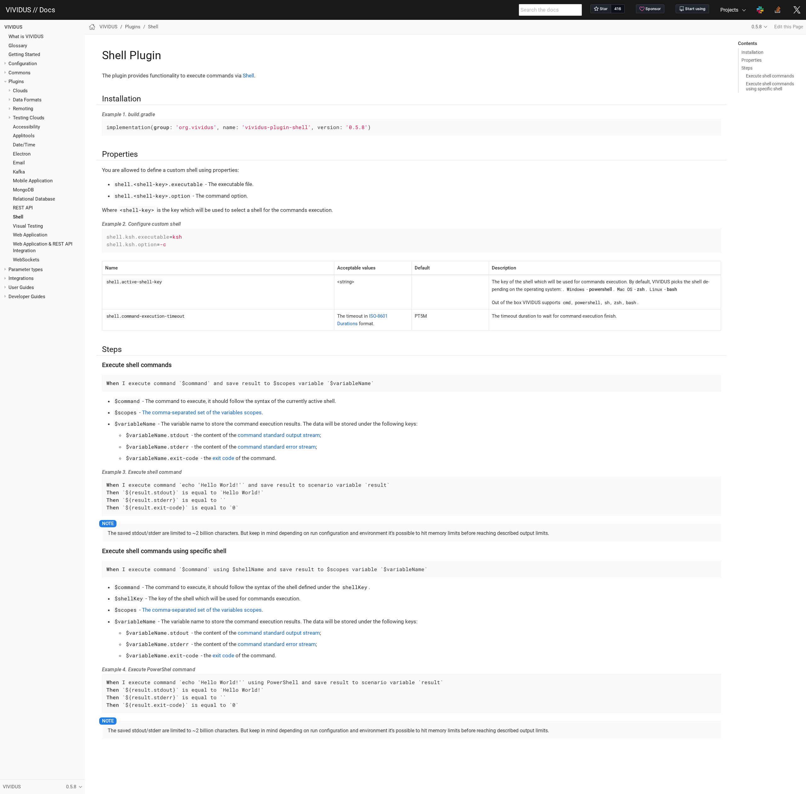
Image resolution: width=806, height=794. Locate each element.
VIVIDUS (13, 27)
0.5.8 (757, 27)
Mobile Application (33, 181)
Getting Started (24, 55)
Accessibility (26, 127)
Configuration (23, 63)
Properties (751, 60)
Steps (746, 68)
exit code (223, 458)
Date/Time (24, 145)
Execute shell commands (770, 75)
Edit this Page (788, 27)
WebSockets (26, 260)
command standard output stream (279, 435)
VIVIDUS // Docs (30, 10)
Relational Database (34, 199)
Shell (18, 217)
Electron (22, 154)
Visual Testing (28, 226)
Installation (752, 52)
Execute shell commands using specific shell (770, 86)
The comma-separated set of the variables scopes (202, 412)
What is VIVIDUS (26, 36)
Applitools (24, 136)
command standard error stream (277, 447)
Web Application (30, 235)
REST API (23, 208)
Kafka (19, 172)
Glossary (18, 45)
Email (19, 163)
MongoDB (23, 190)
